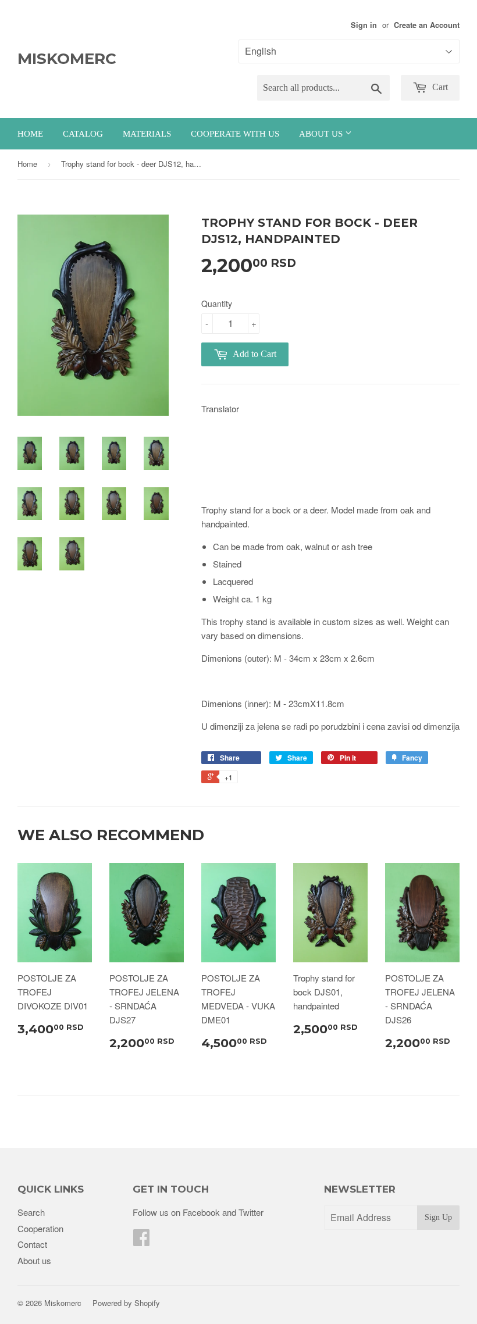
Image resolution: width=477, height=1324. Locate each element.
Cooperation (40, 1228)
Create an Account (427, 25)
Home (30, 133)
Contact (32, 1244)
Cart (439, 87)
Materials (147, 133)
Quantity (216, 303)
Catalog (83, 133)
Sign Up (438, 1217)
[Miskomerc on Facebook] (141, 1240)
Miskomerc (66, 58)
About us (322, 133)
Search (31, 1212)
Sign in (364, 25)
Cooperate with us (235, 133)
